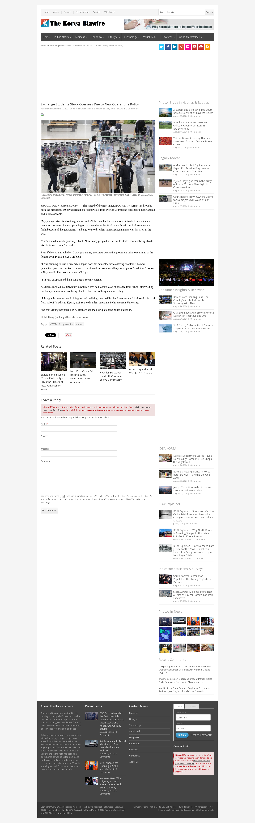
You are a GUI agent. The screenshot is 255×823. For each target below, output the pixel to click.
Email (44, 436)
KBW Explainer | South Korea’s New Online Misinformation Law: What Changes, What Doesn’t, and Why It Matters (193, 515)
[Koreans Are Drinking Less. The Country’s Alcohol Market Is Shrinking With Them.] (165, 299)
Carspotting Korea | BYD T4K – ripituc (177, 666)
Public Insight (54, 45)
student (79, 324)
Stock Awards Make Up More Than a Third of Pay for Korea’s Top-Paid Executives (193, 595)
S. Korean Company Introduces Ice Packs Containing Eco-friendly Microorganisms (185, 680)
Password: (181, 723)
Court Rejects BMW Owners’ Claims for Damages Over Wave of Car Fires (193, 200)
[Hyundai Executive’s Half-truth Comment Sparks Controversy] (113, 360)
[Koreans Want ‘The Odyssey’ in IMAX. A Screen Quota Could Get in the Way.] (207, 621)
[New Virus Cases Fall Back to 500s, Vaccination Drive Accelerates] (83, 360)
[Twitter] (161, 47)
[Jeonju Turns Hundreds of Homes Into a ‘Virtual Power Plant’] (165, 490)
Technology (130, 37)
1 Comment (198, 558)
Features (167, 37)
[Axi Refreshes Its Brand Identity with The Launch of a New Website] (179, 620)
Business (80, 37)
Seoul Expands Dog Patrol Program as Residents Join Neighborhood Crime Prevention (184, 690)
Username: (181, 712)
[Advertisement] (98, 74)
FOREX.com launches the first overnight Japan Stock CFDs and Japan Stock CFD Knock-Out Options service (112, 720)
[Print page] (98, 114)
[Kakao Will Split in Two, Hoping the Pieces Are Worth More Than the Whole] (165, 648)
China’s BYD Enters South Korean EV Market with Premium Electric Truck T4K (185, 669)
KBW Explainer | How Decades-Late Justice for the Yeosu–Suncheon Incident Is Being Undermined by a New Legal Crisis (193, 550)
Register (192, 706)
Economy (96, 37)
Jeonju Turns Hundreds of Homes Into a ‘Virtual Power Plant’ (192, 489)
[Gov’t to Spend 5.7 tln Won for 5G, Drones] (142, 359)
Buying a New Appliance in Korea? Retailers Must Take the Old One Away (192, 474)
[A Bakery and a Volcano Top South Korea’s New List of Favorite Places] (165, 112)
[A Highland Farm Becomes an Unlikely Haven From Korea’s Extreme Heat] (165, 125)
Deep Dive (134, 737)
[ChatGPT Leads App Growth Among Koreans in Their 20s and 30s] (165, 315)
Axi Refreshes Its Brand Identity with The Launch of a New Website (113, 745)
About (56, 12)
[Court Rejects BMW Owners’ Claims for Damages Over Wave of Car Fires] (165, 198)
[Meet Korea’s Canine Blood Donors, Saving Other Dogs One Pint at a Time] (207, 647)
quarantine (67, 324)
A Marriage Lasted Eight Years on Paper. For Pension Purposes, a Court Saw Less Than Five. (192, 168)
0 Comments (195, 116)
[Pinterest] (201, 47)
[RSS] (207, 47)
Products (133, 749)
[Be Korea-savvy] (73, 23)
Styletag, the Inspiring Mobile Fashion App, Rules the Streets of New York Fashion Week (53, 382)
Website (45, 448)
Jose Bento (164, 688)
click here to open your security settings (192, 762)
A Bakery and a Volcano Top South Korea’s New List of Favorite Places (193, 111)
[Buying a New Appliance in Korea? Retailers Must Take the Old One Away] (165, 474)
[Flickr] (188, 47)
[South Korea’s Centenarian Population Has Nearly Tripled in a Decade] (165, 579)
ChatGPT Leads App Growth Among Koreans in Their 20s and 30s (193, 314)
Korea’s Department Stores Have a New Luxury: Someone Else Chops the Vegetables (192, 459)
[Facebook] (168, 47)
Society (106, 108)
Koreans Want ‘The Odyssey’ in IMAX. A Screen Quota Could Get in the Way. (111, 783)
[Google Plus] (181, 47)
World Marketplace (189, 37)
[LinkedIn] (174, 47)
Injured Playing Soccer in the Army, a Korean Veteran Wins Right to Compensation (192, 184)
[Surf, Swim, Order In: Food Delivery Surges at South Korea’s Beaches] (165, 328)
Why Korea (109, 12)
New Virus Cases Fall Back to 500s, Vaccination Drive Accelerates (82, 376)
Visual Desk (149, 37)
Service (96, 12)
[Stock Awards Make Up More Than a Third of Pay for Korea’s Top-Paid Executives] (165, 593)
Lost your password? (202, 735)
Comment (45, 461)
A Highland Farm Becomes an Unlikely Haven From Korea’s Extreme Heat (190, 125)
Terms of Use (82, 12)
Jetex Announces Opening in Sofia (109, 764)
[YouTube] (194, 47)
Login (179, 706)
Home (46, 12)
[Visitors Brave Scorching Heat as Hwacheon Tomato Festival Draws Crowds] (165, 141)
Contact (67, 12)
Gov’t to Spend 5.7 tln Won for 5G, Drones (141, 371)
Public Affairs (61, 37)
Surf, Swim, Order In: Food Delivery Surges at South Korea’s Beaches (193, 327)
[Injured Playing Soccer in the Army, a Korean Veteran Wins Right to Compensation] (165, 183)
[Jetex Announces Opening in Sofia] (193, 621)
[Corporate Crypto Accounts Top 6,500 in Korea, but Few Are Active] (193, 648)
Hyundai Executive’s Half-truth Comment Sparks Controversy (111, 376)
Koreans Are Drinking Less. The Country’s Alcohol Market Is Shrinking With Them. (191, 300)
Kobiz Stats (134, 743)
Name (44, 423)
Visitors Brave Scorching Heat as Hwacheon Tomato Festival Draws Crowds (192, 141)
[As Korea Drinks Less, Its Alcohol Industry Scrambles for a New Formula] (179, 631)
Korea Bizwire (79, 108)
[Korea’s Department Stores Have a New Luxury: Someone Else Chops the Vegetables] (165, 458)
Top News (116, 108)
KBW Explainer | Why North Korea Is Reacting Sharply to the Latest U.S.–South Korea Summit (192, 533)
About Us (133, 761)
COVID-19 (55, 324)
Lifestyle (113, 37)
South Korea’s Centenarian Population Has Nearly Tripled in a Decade (192, 579)
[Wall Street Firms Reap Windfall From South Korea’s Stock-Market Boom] (179, 648)
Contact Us (134, 755)
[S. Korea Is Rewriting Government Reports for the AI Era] (165, 634)
